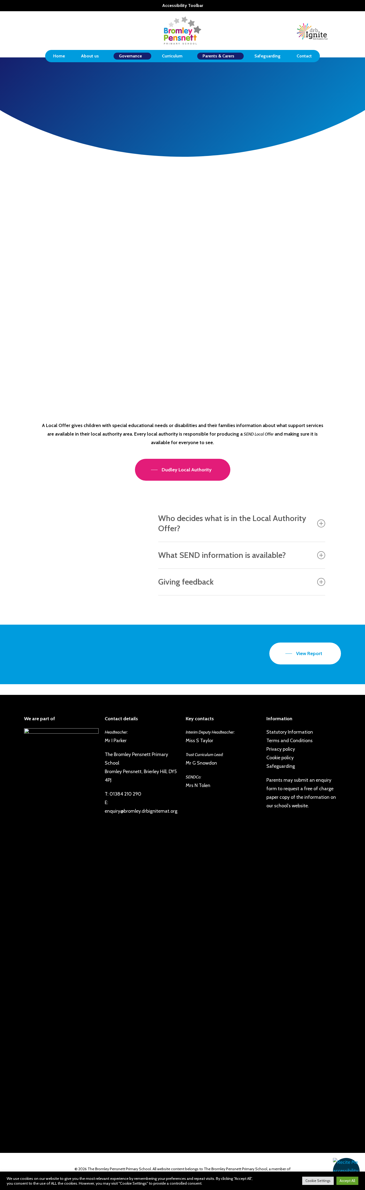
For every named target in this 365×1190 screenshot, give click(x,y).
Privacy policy (280, 749)
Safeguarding (280, 766)
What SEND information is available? (222, 555)
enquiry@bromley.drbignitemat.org (141, 811)
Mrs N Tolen (152, 293)
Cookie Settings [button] (318, 1181)
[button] (346, 1171)
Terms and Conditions (289, 740)
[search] (338, 30)
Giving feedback (185, 582)
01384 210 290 (125, 794)
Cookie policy (280, 758)
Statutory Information (289, 732)
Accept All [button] (347, 1181)
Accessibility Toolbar (182, 5)
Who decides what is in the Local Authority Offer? (232, 523)
